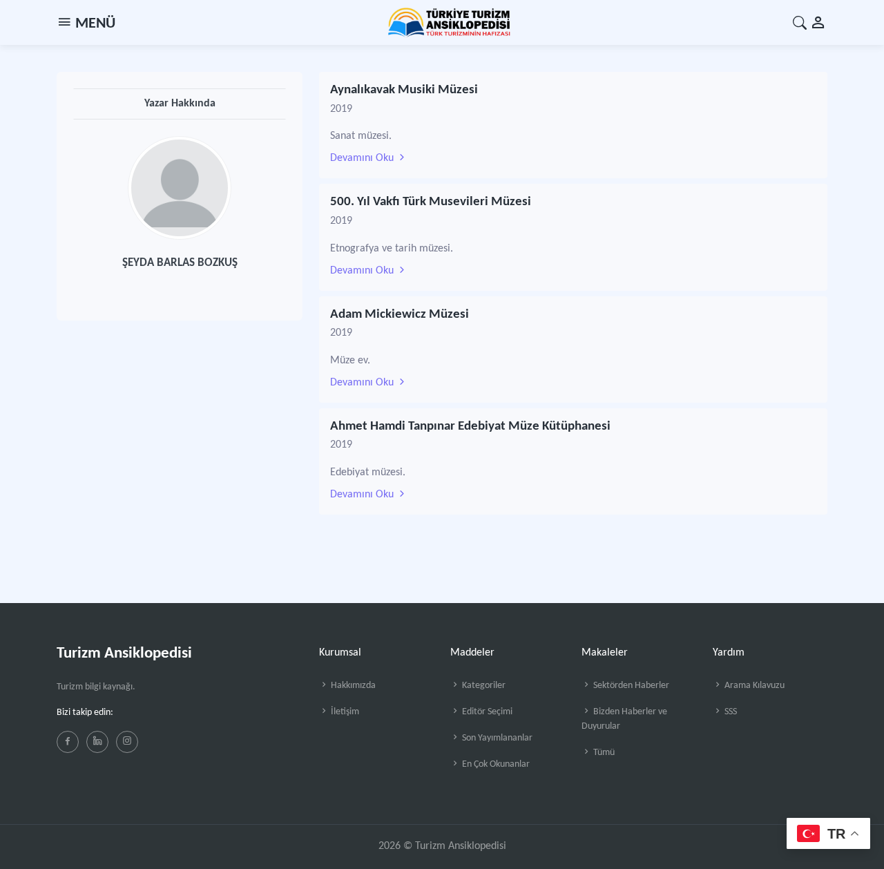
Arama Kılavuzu (753, 685)
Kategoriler (483, 685)
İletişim (344, 712)
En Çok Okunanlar (495, 764)
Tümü (603, 752)
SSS (729, 712)
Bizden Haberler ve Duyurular (624, 719)
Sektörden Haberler (630, 685)
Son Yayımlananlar (496, 738)
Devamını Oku (363, 158)
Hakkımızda (352, 685)
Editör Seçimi (486, 712)
